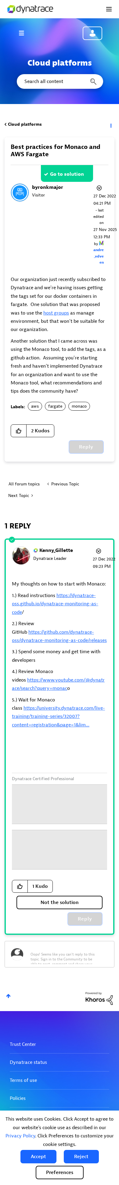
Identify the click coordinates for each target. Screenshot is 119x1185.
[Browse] (24, 33)
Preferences (59, 1172)
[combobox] (59, 81)
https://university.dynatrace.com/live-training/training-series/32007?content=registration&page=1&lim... (58, 716)
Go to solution (67, 174)
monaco (79, 406)
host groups (56, 313)
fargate (55, 406)
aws (35, 406)
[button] (38, 1156)
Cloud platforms (25, 124)
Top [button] (8, 996)
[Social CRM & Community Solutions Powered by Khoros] (99, 998)
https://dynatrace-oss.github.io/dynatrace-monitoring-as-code (55, 603)
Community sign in (92, 33)
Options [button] (110, 124)
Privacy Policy (20, 1136)
